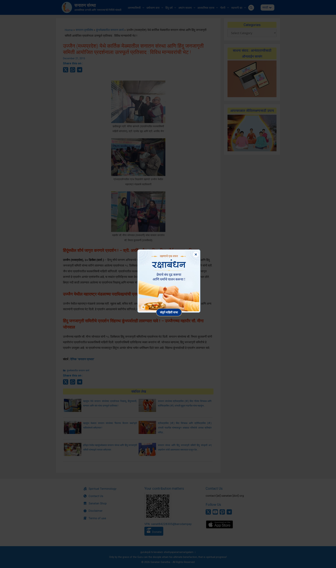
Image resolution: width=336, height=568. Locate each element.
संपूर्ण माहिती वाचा (169, 312)
